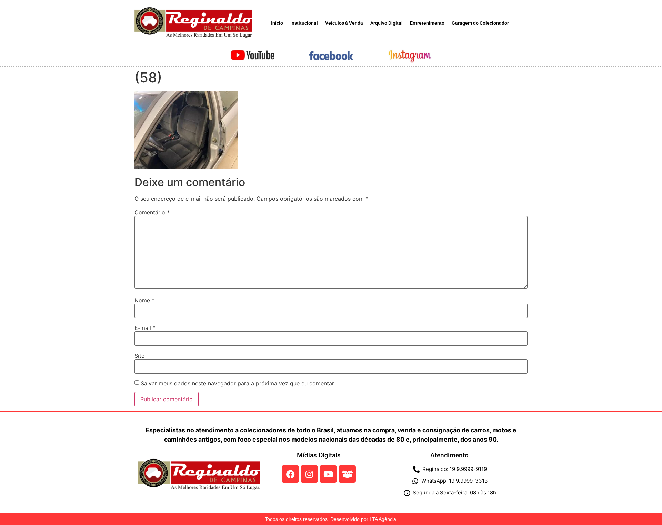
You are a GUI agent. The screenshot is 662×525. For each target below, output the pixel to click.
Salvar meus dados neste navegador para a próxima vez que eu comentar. (238, 383)
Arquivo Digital (386, 23)
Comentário (152, 212)
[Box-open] (347, 474)
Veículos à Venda (344, 23)
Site (139, 356)
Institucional (304, 23)
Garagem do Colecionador (480, 23)
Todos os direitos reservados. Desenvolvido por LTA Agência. (331, 519)
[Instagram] (309, 474)
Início (277, 23)
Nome (144, 300)
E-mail (145, 328)
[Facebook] (290, 474)
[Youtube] (328, 474)
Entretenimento (427, 23)
